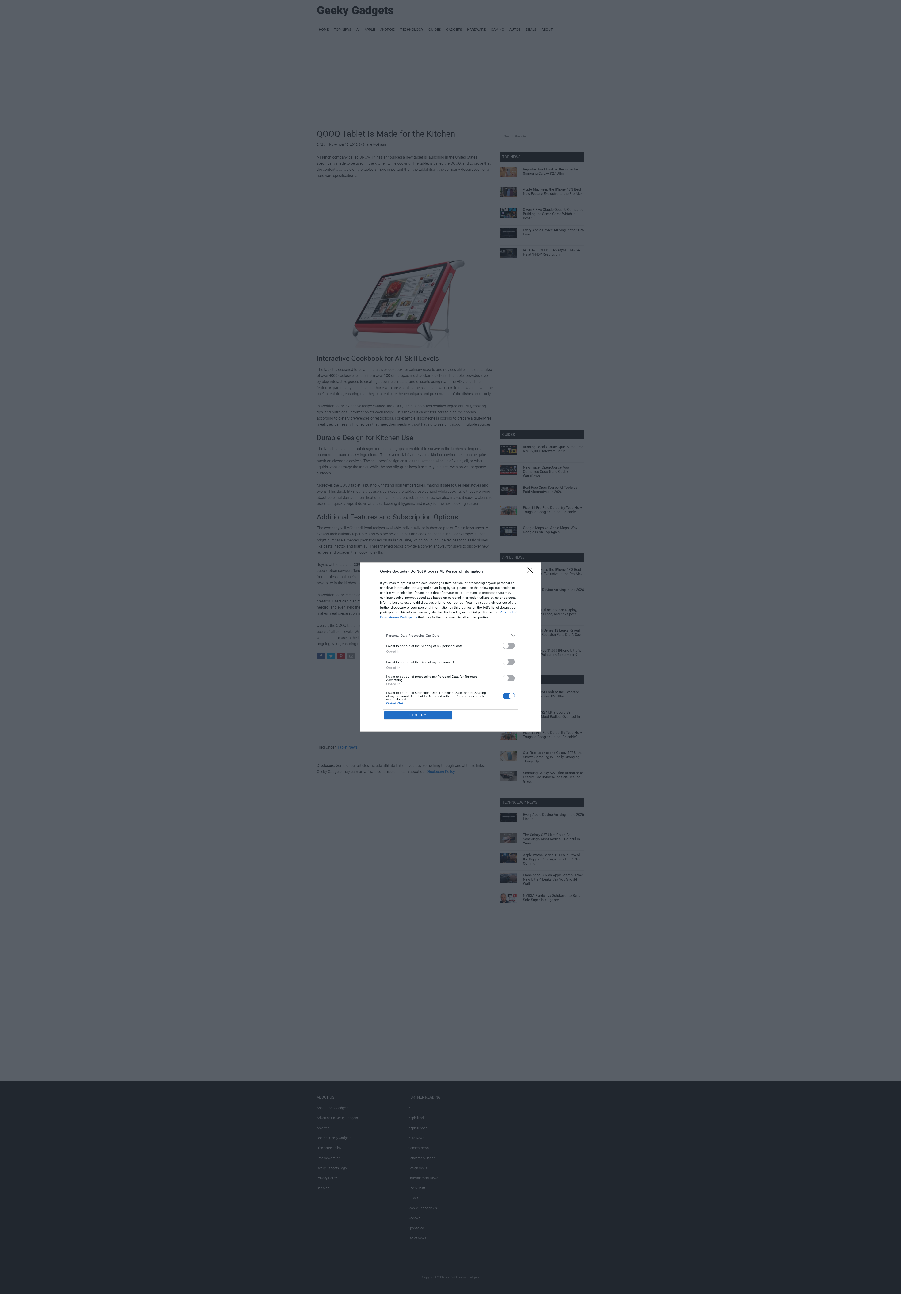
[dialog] (450, 647)
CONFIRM (418, 715)
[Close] (531, 571)
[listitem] (450, 635)
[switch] (509, 646)
